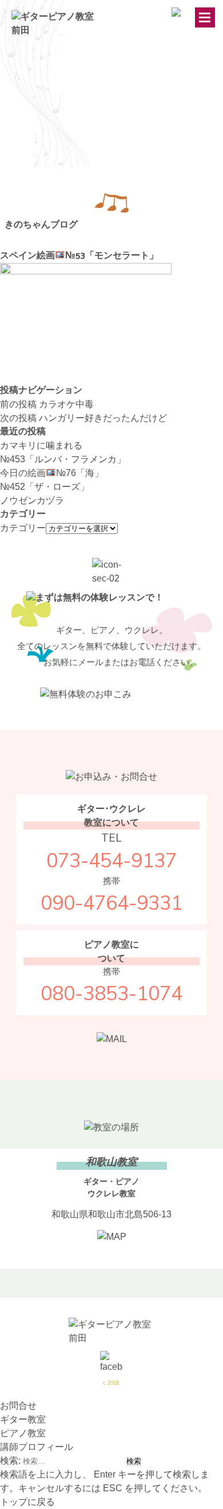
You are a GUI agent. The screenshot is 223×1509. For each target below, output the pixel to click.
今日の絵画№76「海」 (51, 473)
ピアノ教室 (23, 1433)
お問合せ (18, 1405)
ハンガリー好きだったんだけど (83, 418)
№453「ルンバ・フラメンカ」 (63, 459)
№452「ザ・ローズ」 (44, 487)
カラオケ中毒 (47, 404)
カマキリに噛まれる (41, 445)
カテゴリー (23, 528)
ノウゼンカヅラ (32, 500)
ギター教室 (23, 1419)
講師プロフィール (36, 1447)
